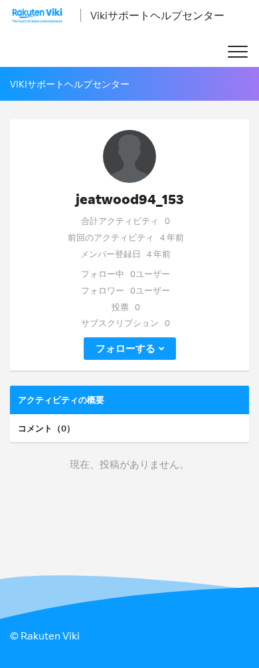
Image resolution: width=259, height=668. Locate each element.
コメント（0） (46, 428)
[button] (237, 52)
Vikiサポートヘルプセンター (157, 15)
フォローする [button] (125, 348)
